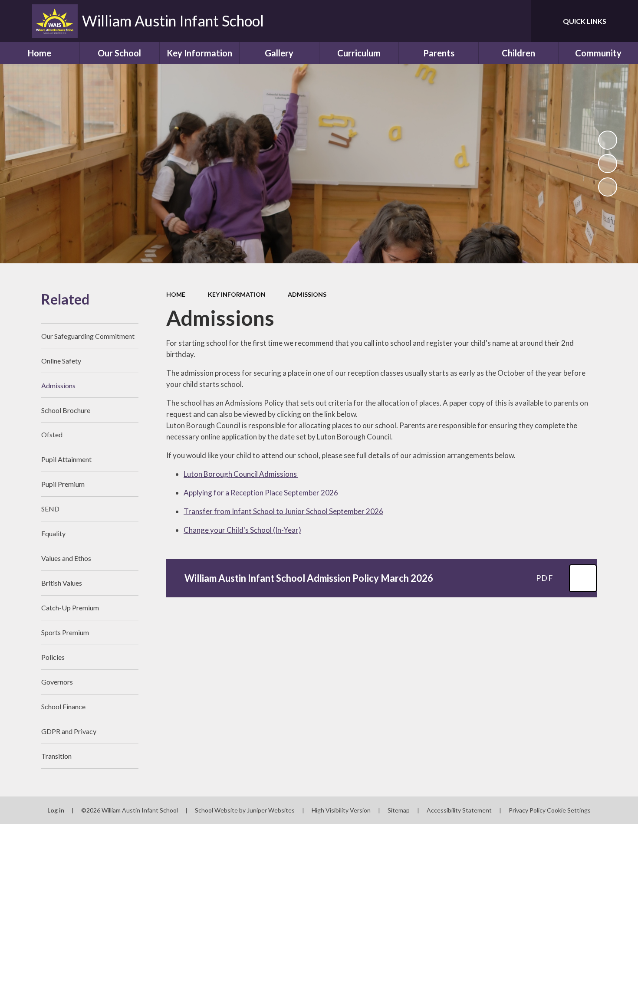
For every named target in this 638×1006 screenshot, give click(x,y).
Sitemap (399, 810)
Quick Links (584, 21)
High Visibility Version (341, 810)
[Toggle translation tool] (485, 21)
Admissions (307, 294)
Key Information (237, 294)
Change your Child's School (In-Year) (242, 529)
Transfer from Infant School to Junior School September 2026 (283, 511)
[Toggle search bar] (516, 21)
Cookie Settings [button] (569, 810)
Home (175, 294)
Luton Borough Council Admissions (241, 473)
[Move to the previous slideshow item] (607, 163)
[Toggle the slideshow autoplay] (607, 140)
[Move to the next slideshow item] (607, 187)
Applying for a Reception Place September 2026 (261, 492)
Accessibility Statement (459, 810)
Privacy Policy (527, 810)
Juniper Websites (271, 810)
